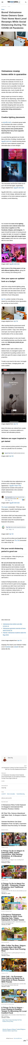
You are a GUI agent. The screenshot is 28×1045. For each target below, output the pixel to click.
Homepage (3, 6)
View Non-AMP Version (18, 1038)
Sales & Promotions (6, 911)
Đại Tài (3, 299)
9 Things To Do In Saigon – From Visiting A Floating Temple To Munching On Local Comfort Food (14, 1010)
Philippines (23, 1029)
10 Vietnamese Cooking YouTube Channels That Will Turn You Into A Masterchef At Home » (14, 768)
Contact (10, 1019)
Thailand (18, 1029)
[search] (26, 2)
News (9, 6)
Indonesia (5, 1030)
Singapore (9, 1029)
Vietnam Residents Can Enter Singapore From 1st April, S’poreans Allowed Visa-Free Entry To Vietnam (13, 823)
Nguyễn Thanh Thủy (15, 485)
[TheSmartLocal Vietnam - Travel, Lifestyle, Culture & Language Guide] (14, 2)
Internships (14, 1019)
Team (6, 1019)
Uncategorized (5, 942)
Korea (15, 1030)
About (4, 1019)
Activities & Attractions (7, 1004)
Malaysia (14, 1029)
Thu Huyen (4, 507)
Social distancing (20, 794)
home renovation (11, 794)
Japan (12, 1030)
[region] (14, 58)
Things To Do (4, 847)
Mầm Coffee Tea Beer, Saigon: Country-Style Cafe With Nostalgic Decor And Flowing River (13, 948)
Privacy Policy (10, 1021)
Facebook (8, 647)
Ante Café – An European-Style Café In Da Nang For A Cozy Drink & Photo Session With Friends (13, 979)
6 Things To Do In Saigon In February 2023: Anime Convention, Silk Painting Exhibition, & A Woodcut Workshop (12, 854)
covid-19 (3, 794)
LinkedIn (15, 647)
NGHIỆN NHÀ (7, 122)
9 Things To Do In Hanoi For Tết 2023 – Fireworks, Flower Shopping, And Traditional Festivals (13, 886)
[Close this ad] (27, 1040)
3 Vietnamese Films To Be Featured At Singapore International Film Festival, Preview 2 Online (13, 807)
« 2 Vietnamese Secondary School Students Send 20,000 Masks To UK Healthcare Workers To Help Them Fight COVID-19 (13, 776)
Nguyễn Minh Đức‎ (14, 264)
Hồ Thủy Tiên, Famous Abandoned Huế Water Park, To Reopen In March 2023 (13, 815)
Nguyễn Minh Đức (6, 141)
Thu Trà (17, 540)
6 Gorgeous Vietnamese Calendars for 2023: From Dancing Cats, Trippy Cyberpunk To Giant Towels (12, 917)
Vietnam (9, 1030)
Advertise (5, 1029)
